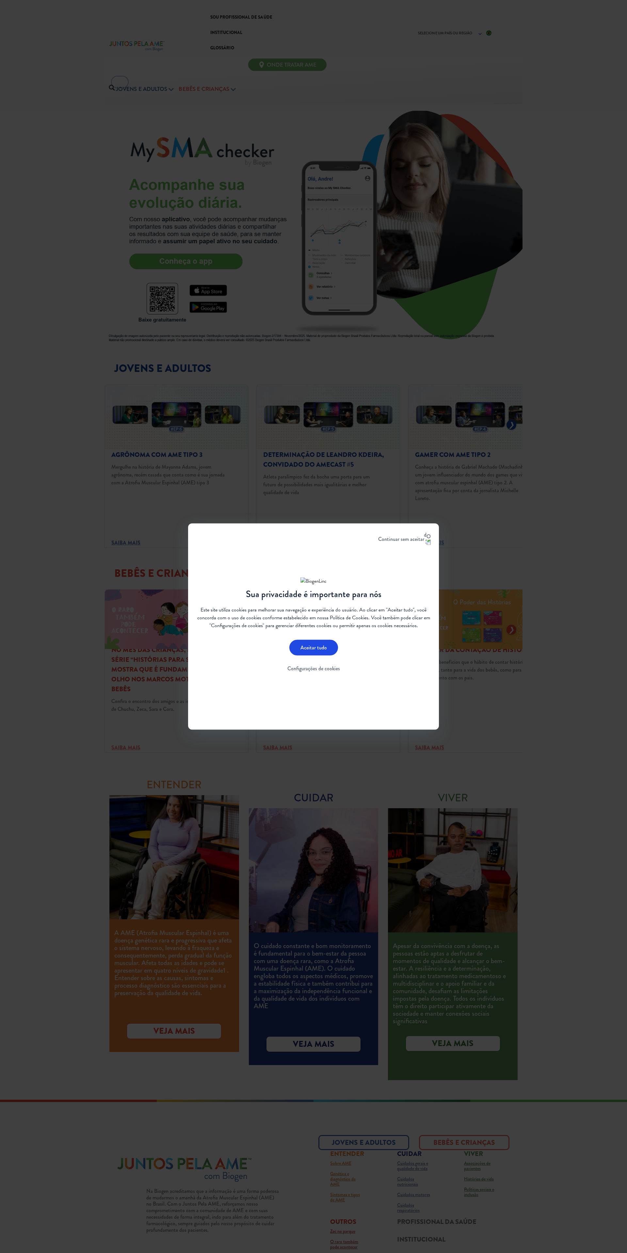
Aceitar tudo (313, 647)
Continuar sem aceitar (401, 539)
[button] (185, 261)
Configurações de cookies (313, 668)
